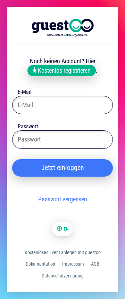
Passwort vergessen (62, 199)
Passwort (28, 127)
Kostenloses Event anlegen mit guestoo (63, 252)
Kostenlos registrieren (63, 70)
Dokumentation (40, 264)
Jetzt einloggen (62, 167)
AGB (95, 264)
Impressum (73, 264)
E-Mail (25, 92)
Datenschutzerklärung (63, 275)
